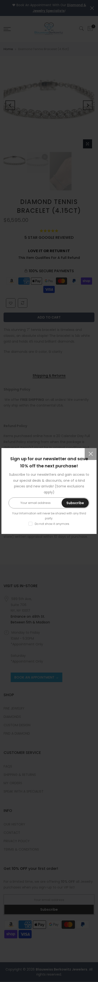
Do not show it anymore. (52, 524)
